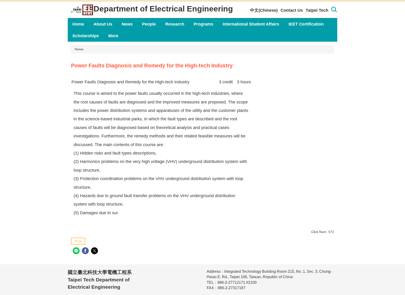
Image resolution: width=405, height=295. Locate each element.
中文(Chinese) (264, 10)
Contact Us (292, 10)
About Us (103, 24)
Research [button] (174, 24)
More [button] (113, 35)
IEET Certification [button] (306, 24)
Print (78, 241)
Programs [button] (203, 24)
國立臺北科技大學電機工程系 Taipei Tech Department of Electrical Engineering (100, 279)
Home (78, 24)
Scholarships (85, 35)
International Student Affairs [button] (251, 24)
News (127, 24)
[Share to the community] (77, 251)
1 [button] (333, 10)
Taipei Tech (317, 10)
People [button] (149, 24)
